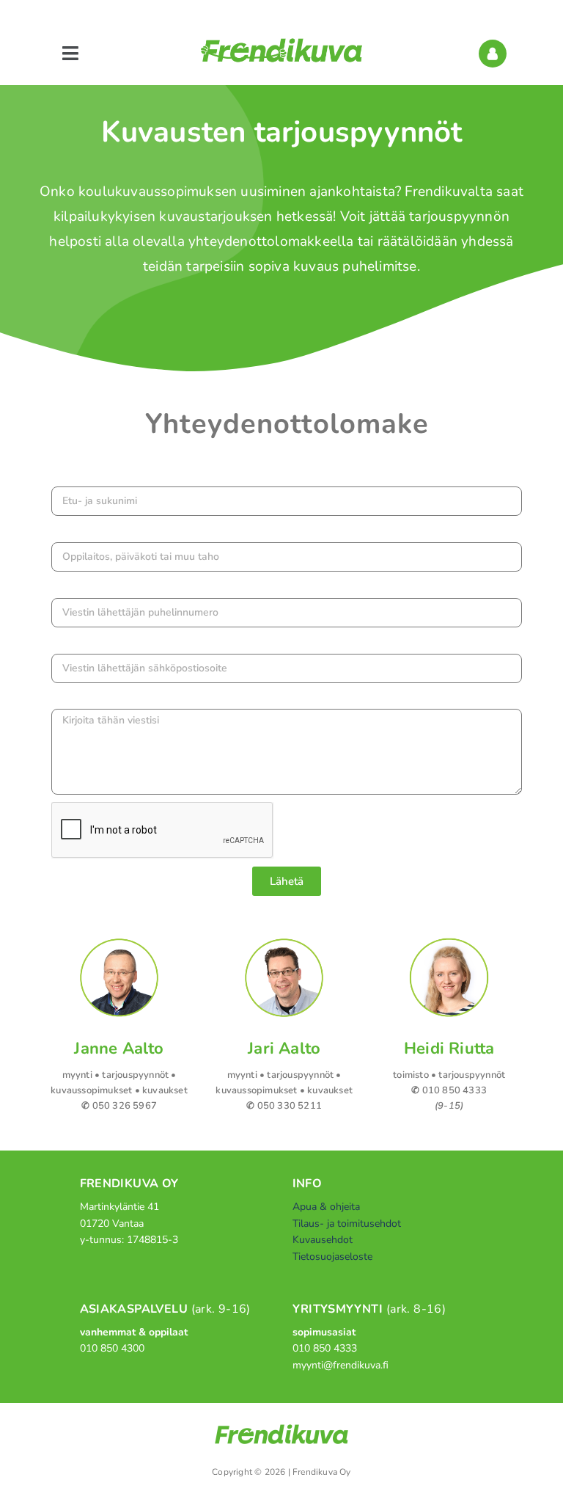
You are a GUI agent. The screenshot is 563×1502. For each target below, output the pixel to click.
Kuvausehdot (322, 1240)
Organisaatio (86, 532)
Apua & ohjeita (326, 1207)
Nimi (65, 476)
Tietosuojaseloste (332, 1257)
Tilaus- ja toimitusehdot (346, 1224)
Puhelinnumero (94, 588)
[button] (70, 53)
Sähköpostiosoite (100, 643)
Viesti (69, 699)
